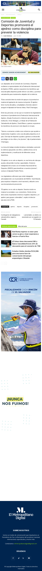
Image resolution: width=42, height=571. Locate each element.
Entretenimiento (6, 17)
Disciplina (26, 206)
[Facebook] (13, 558)
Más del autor (22, 226)
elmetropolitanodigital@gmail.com (25, 544)
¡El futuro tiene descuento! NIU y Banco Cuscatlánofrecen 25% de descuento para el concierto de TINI (26, 243)
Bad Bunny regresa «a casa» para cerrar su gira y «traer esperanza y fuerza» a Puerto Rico (25, 234)
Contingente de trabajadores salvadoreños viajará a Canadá (10, 217)
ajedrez (12, 206)
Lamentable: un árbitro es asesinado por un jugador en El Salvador (31, 217)
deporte (19, 206)
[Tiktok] (18, 558)
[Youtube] (29, 558)
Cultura (13, 17)
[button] (39, 10)
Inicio (2, 14)
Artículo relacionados (9, 226)
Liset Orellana (7, 36)
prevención (34, 206)
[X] (23, 558)
